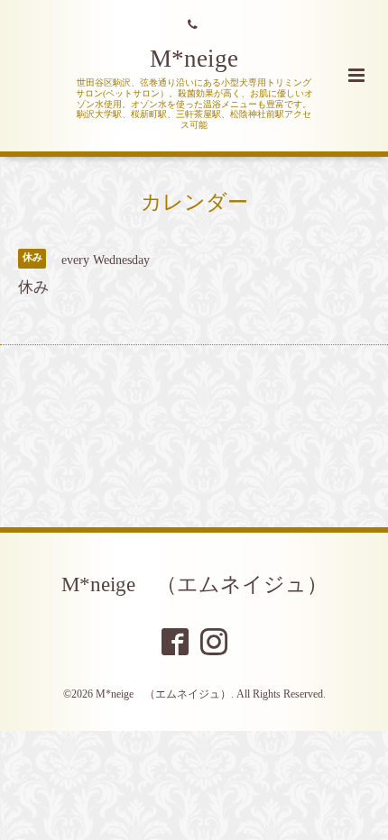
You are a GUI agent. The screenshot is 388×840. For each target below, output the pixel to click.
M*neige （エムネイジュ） (194, 584)
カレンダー (194, 202)
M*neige (194, 58)
